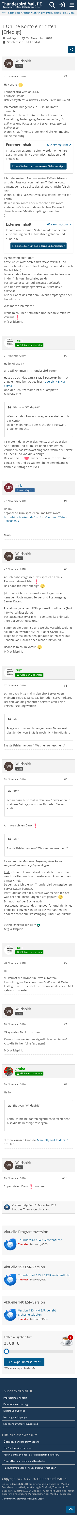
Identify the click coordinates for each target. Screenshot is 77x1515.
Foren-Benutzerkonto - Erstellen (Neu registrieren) (31, 1454)
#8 (65, 1024)
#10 (64, 1178)
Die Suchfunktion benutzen (18, 1448)
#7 (65, 963)
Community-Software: (23, 1498)
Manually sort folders (51, 1140)
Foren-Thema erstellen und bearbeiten (25, 1461)
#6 (65, 779)
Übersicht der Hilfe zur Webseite (21, 1441)
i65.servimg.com (57, 145)
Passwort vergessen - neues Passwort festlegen (30, 1467)
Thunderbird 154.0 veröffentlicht (40, 1240)
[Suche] (52, 5)
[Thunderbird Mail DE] (21, 5)
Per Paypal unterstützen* (24, 1362)
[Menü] (72, 5)
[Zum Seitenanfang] (70, 1509)
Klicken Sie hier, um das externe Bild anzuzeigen (38, 166)
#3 (65, 501)
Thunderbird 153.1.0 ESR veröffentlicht (44, 1275)
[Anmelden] (62, 5)
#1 (65, 76)
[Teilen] (71, 49)
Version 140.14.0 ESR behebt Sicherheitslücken (37, 1312)
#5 (65, 685)
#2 (65, 356)
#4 (65, 569)
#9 (65, 1084)
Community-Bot (22, 1205)
